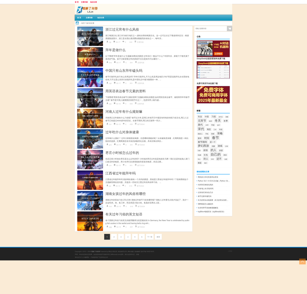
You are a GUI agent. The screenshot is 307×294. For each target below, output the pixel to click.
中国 (207, 116)
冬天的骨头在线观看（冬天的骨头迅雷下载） (214, 200)
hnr (110, 124)
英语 (225, 155)
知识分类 (93, 2)
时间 (206, 138)
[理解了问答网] (87, 4)
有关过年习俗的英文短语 (123, 214)
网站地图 (131, 251)
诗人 (205, 158)
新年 (199, 138)
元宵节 (202, 120)
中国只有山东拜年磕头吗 (123, 70)
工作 (215, 129)
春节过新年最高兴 (204, 196)
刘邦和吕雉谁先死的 (205, 184)
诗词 (212, 159)
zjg (110, 42)
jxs (110, 186)
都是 (199, 162)
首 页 (77, 2)
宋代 (201, 128)
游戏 (220, 145)
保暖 (227, 117)
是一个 (213, 142)
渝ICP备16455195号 (147, 251)
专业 (200, 116)
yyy (110, 103)
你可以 (221, 117)
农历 (210, 121)
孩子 (218, 125)
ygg (110, 227)
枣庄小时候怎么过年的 (122, 152)
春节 (215, 137)
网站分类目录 (112, 251)
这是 (225, 159)
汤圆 (213, 146)
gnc (110, 144)
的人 (213, 150)
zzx (110, 165)
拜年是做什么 (115, 49)
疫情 (205, 150)
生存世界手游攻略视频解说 (208, 207)
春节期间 (202, 141)
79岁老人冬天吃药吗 (205, 188)
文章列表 (84, 2)
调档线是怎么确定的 (205, 204)
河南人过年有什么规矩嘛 (123, 111)
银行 (205, 163)
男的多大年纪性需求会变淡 (208, 177)
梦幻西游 (203, 145)
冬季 (226, 120)
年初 (220, 129)
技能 (212, 134)
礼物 (199, 155)
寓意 (209, 129)
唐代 (200, 124)
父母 (226, 146)
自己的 (216, 154)
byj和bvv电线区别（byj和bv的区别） (211, 211)
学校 (212, 125)
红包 (206, 154)
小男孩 (230, 251)
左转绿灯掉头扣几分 (205, 192)
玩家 (199, 150)
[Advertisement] (72, 277)
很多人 (200, 134)
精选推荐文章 (122, 251)
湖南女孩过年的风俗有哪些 (125, 193)
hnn (110, 206)
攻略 (220, 133)
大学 (207, 125)
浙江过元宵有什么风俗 (122, 29)
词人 (199, 159)
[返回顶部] (302, 261)
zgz (110, 83)
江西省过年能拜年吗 (120, 173)
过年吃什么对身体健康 (122, 131)
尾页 (158, 237)
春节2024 (141, 124)
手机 (206, 134)
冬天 (218, 120)
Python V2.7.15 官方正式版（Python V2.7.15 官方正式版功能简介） (214, 181)
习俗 (214, 116)
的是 (221, 150)
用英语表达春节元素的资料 (125, 90)
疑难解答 (137, 251)
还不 (219, 158)
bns (110, 62)
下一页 (149, 237)
